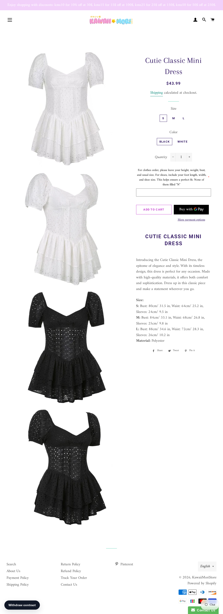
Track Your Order (74, 578)
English (205, 566)
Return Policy (70, 564)
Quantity (161, 157)
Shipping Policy (18, 584)
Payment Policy (18, 578)
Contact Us (69, 584)
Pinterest (126, 564)
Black (164, 141)
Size (173, 109)
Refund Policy (71, 571)
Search (11, 564)
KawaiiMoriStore (204, 577)
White (182, 141)
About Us (13, 571)
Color (173, 132)
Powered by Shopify (202, 583)
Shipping (156, 93)
